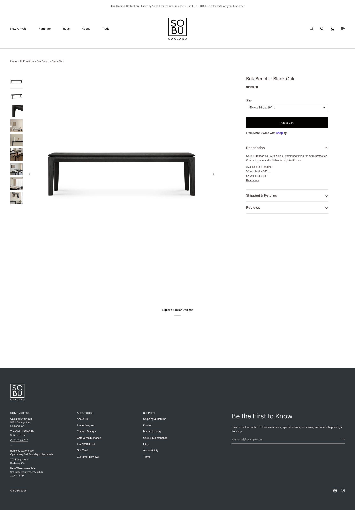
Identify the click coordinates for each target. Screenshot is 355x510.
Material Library (152, 431)
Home (13, 61)
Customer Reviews (88, 456)
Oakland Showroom (21, 418)
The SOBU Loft (86, 444)
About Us (82, 418)
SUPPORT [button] (149, 413)
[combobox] (287, 107)
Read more (252, 180)
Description (255, 148)
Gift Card (82, 450)
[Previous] (29, 174)
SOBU (16, 490)
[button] (48, 29)
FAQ (146, 444)
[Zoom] (121, 174)
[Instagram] (343, 491)
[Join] (341, 439)
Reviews (253, 207)
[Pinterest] (335, 491)
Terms (147, 456)
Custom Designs (87, 431)
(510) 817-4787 (19, 440)
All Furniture (27, 61)
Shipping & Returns (261, 195)
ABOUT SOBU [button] (85, 413)
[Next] (213, 174)
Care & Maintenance (89, 437)
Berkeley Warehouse (22, 450)
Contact (147, 425)
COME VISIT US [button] (20, 413)
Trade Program (86, 425)
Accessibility (150, 450)
